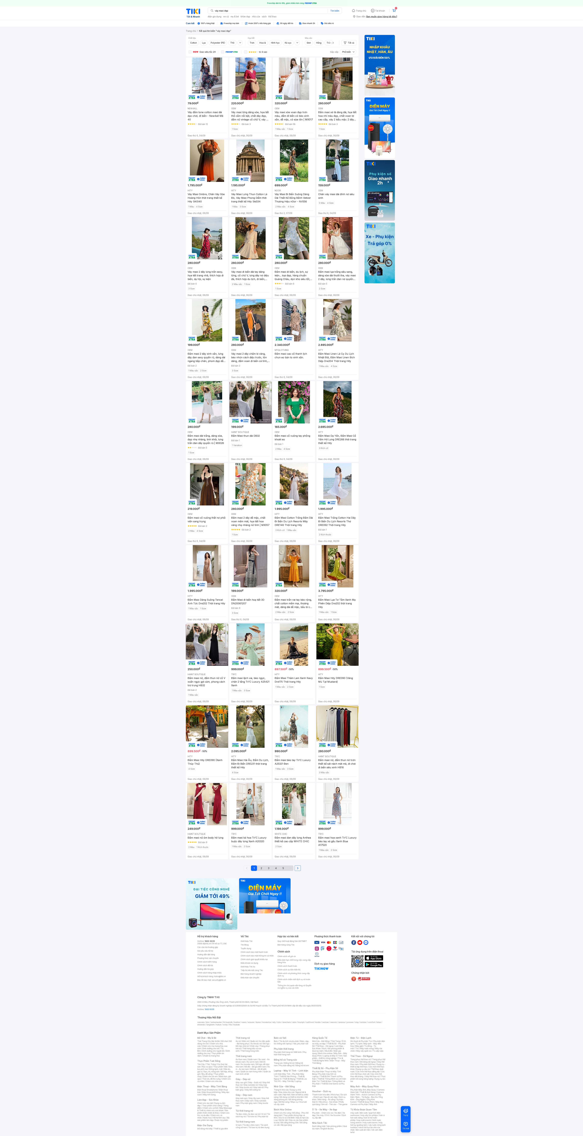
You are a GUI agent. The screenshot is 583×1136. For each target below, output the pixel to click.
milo (279, 1022)
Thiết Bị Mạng (289, 1079)
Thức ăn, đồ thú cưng (211, 1079)
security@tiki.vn (219, 980)
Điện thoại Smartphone (207, 1090)
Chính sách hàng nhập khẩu (209, 973)
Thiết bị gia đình (221, 1128)
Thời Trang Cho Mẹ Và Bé (208, 1041)
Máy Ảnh (373, 1104)
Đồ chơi (224, 1041)
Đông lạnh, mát (215, 1069)
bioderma (266, 1022)
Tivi (357, 1048)
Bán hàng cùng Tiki (286, 945)
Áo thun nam (241, 1059)
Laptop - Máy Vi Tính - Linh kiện (291, 1070)
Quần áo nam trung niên (251, 1071)
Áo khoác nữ (256, 1043)
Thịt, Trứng (211, 1064)
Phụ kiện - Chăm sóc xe (322, 1113)
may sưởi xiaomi (364, 1120)
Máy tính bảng (209, 1094)
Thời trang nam (244, 1056)
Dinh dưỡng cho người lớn (213, 1051)
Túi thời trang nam (245, 1121)
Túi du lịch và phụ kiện (289, 1041)
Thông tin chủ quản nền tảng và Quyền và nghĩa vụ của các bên (294, 986)
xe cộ (226, 16)
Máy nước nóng (367, 1048)
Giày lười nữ (258, 1087)
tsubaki (236, 1024)
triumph (301, 1022)
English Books (327, 1128)
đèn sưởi (363, 1113)
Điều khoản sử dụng (249, 963)
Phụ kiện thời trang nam (290, 1053)
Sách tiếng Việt (318, 1126)
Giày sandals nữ (251, 1085)
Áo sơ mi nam (253, 1062)
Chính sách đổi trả (205, 965)
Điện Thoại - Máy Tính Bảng (212, 1086)
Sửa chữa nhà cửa (286, 1092)
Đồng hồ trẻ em (302, 1065)
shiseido (201, 1024)
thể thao (272, 16)
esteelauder (216, 1022)
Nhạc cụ (294, 1102)
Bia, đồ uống (207, 1074)
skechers (287, 1022)
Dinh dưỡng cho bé (211, 1048)
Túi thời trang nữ (244, 1110)
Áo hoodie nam (247, 1064)
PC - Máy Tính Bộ (286, 1081)
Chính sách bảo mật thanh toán (254, 952)
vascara (200, 1022)
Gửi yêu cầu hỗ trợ (205, 951)
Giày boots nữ (246, 1087)
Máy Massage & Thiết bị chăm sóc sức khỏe (214, 1109)
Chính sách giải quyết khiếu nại (254, 959)
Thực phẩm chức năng (212, 1105)
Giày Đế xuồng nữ (252, 1090)
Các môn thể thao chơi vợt (367, 1072)
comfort (371, 1022)
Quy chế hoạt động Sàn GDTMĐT (292, 941)
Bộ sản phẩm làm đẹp (213, 1119)
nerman (325, 1022)
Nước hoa (207, 1118)
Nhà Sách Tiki (319, 1123)
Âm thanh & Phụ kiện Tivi (361, 1041)
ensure (251, 1022)
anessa (341, 1022)
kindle (318, 1022)
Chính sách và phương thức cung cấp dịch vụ (294, 974)
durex (258, 1022)
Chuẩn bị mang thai (211, 1056)
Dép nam (249, 1101)
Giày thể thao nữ (372, 1076)
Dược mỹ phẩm (221, 1120)
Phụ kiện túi (263, 1116)
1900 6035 (209, 1009)
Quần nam (252, 1059)
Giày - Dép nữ (243, 1079)
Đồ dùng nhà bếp (204, 1128)
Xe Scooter (336, 1115)
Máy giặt (359, 1046)
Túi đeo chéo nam (251, 1125)
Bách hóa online (325, 1053)
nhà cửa (256, 16)
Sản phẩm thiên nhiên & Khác (212, 1111)
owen (243, 1022)
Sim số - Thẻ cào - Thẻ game (334, 1104)
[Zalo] (365, 942)
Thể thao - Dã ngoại (325, 1046)
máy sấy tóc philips (369, 1115)
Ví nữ (263, 1114)
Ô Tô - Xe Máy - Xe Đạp (324, 1109)
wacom (333, 1022)
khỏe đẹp (245, 16)
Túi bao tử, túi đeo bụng (259, 1127)
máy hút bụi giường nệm (366, 1123)
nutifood (310, 1022)
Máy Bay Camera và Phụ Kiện (366, 1103)
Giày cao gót (241, 1082)
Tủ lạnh (359, 1043)
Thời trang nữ (243, 1038)
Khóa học (335, 1094)
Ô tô (327, 1115)
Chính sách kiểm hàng (207, 962)
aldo (294, 1022)
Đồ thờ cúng (284, 1102)
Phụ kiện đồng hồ (286, 1065)
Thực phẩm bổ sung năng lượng (367, 1077)
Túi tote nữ (252, 1116)
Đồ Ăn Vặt (283, 1120)
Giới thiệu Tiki (246, 941)
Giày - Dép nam (244, 1095)
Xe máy (320, 1115)
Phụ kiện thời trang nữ (283, 1052)
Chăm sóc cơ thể (210, 1108)
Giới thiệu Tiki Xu (248, 966)
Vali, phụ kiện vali (300, 1043)
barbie (237, 1022)
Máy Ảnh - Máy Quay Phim (364, 1086)
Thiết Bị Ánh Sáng (367, 1092)
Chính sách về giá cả (287, 956)
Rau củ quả (207, 1067)
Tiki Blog (245, 945)
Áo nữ (238, 1041)
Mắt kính (298, 1052)
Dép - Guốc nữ (254, 1082)
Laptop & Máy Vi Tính (332, 1056)
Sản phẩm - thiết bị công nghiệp (329, 1057)
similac (363, 1022)
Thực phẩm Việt (220, 1067)
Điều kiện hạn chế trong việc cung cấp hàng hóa (294, 961)
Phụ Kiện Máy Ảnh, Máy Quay (363, 1090)
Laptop (298, 1081)
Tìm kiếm (334, 10)
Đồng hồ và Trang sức (285, 1059)
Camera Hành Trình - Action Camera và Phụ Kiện (367, 1094)
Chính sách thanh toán (287, 966)
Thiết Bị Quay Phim (366, 1102)
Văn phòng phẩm (334, 1126)
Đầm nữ (245, 1041)
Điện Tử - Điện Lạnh (360, 1038)
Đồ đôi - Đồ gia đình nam (255, 1067)
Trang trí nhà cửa (281, 1090)
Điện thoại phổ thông (211, 1092)
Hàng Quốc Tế (319, 1038)
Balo (276, 1041)
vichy (225, 1024)
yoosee (349, 1022)
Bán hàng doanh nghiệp (251, 974)
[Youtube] (359, 942)
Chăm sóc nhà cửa (214, 1081)
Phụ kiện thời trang (284, 1048)
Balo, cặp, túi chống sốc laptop (291, 1042)
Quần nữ (254, 1041)
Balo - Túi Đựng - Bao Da (367, 1097)
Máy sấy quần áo (363, 1051)
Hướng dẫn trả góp (205, 969)
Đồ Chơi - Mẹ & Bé (206, 1038)
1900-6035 (210, 941)
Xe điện (338, 1113)
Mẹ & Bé (328, 1051)
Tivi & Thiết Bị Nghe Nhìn (327, 1059)
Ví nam (239, 1125)
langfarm (211, 1024)
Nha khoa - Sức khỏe (328, 1102)
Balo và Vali (280, 1038)
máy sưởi (354, 1113)
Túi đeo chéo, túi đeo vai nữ (248, 1114)
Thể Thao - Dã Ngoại (361, 1056)
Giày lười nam (241, 1098)
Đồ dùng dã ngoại (368, 1062)
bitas (379, 1022)
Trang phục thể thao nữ (360, 1059)
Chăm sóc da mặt (205, 1103)
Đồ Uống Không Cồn (289, 1122)
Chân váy (254, 1046)
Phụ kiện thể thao (367, 1064)
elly (274, 1022)
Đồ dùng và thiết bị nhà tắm (292, 1097)
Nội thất (286, 1094)
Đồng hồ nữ (289, 1063)
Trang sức (278, 1063)
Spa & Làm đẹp (330, 1097)
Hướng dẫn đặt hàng (206, 954)
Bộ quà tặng (286, 1125)
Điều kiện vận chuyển (250, 977)
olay (357, 1022)
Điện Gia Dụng (204, 1125)
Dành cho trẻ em (210, 1076)
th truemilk (228, 1022)
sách (264, 16)
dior (207, 1022)
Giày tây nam (254, 1098)
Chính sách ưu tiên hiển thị (289, 970)
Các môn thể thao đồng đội (368, 1071)
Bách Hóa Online (283, 1109)
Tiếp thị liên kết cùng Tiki (252, 970)
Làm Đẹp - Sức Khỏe (208, 1099)
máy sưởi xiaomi (370, 1122)
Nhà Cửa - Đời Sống (284, 1086)
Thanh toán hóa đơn (321, 1094)
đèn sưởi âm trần (363, 1130)
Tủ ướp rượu (378, 1051)
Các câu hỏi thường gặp (207, 947)
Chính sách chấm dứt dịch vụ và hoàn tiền (294, 980)
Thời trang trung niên (250, 1051)
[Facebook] (353, 942)
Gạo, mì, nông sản (211, 1071)
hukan (218, 1024)
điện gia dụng (214, 16)
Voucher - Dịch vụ (321, 1091)
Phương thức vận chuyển (208, 958)
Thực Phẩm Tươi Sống (208, 1061)
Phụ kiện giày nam (249, 1103)
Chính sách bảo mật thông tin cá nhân (257, 956)
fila (230, 1024)
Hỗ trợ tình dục (219, 1118)
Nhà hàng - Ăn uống (326, 1099)
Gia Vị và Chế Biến (287, 1118)
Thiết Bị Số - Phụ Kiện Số (325, 1068)
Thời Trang (335, 1041)
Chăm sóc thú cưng (282, 1113)
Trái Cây (201, 1064)
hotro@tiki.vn (220, 976)
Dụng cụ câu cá (363, 1069)
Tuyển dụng (246, 948)
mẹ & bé (235, 16)
